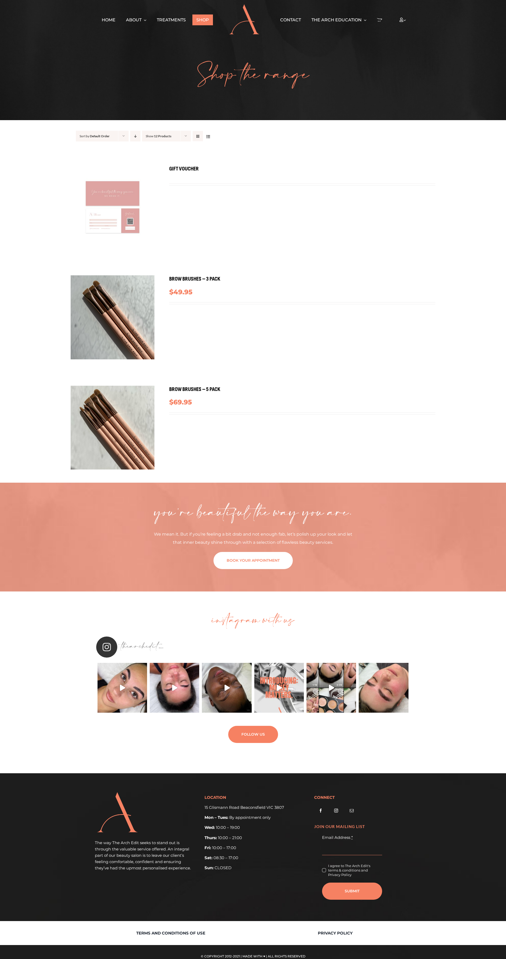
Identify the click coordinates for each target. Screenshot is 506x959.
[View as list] (208, 136)
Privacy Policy (335, 933)
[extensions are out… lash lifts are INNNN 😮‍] (122, 687)
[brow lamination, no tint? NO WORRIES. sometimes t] (383, 687)
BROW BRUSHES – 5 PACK (194, 389)
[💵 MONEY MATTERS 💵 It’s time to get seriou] (279, 687)
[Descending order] (135, 136)
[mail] (351, 810)
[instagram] (336, 810)
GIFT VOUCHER (184, 168)
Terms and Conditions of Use (170, 933)
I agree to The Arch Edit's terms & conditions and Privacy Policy (349, 870)
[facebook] (320, 810)
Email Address (337, 837)
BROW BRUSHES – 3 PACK (194, 279)
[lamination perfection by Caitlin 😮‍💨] (174, 687)
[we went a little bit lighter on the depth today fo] (331, 687)
